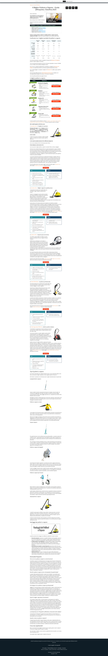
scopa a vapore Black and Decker (53, 350)
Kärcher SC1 (41, 29)
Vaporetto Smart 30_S (42, 30)
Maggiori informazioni (69, 1)
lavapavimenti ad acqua (37, 350)
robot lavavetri (55, 305)
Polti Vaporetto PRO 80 (36, 327)
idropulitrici (57, 164)
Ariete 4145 (33, 234)
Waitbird (44, 28)
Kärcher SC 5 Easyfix (55, 60)
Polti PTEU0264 (34, 281)
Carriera (64, 648)
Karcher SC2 (34, 188)
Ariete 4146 (43, 31)
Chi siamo (44, 648)
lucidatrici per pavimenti (39, 165)
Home (31, 5)
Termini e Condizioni (44, 649)
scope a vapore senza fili (39, 212)
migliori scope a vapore (57, 211)
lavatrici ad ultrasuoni (37, 306)
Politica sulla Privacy (52, 649)
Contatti (59, 648)
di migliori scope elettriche (51, 120)
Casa (34, 5)
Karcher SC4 (34, 126)
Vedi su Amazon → (56, 86)
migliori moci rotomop (56, 258)
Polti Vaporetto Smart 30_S (47, 72)
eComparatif (57, 645)
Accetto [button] (64, 1)
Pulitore (38, 5)
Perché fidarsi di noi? (52, 648)
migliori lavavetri (47, 258)
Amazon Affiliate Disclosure (62, 649)
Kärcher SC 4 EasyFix (42, 27)
